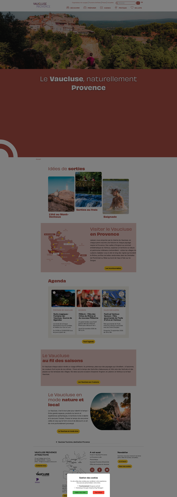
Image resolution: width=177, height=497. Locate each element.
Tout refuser (98, 492)
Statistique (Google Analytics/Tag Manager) (89, 488)
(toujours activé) (89, 486)
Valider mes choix (80, 492)
